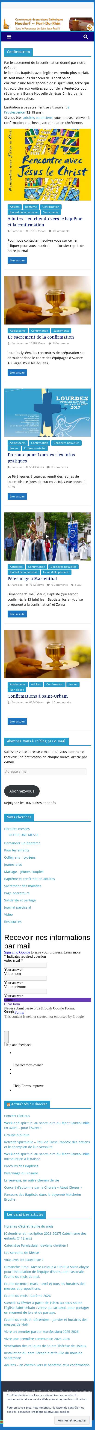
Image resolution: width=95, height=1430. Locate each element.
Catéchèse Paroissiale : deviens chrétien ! (36, 1245)
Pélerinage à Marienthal (32, 579)
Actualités (16, 567)
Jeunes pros (13, 864)
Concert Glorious (17, 1116)
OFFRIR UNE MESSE (24, 835)
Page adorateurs (17, 893)
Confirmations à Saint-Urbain (38, 696)
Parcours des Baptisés (21, 1166)
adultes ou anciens (38, 117)
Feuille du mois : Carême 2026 (27, 1295)
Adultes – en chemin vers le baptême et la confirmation (47, 1365)
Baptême (31, 207)
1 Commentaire (61, 702)
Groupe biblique (17, 1135)
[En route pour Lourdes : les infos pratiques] (47, 391)
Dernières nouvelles (66, 443)
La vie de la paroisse (56, 572)
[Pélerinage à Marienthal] (47, 515)
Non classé (17, 690)
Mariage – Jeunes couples (24, 871)
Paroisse (17, 231)
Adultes (15, 207)
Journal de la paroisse (24, 212)
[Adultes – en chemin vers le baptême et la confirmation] (47, 131)
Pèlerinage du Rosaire (21, 1173)
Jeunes (14, 448)
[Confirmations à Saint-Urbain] (47, 632)
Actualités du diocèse (29, 1104)
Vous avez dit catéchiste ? (23, 1259)
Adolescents (18, 331)
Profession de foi (34, 448)
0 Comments (60, 231)
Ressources (13, 921)
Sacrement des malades (22, 886)
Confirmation (50, 207)
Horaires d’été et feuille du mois (28, 1226)
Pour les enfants (16, 850)
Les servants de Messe (21, 1252)
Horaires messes (17, 829)
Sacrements (51, 212)
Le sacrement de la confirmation (41, 337)
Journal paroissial (17, 907)
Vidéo (8, 914)
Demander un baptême (22, 843)
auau (78, 585)
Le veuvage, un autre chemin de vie (31, 1180)
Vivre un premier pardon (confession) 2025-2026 (41, 1331)
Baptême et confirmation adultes (29, 879)
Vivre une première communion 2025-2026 (37, 1338)
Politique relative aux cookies (50, 1412)
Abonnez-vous (21, 791)
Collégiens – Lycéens (20, 857)
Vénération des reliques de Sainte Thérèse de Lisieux (45, 1346)
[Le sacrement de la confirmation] (47, 279)
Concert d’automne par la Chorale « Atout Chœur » (43, 1187)
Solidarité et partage (20, 900)
